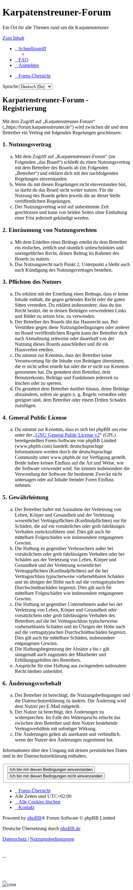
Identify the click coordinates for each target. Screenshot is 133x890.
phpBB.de (70, 828)
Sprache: (10, 86)
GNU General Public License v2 (68, 435)
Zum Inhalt (13, 38)
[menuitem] (21, 59)
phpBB (34, 818)
